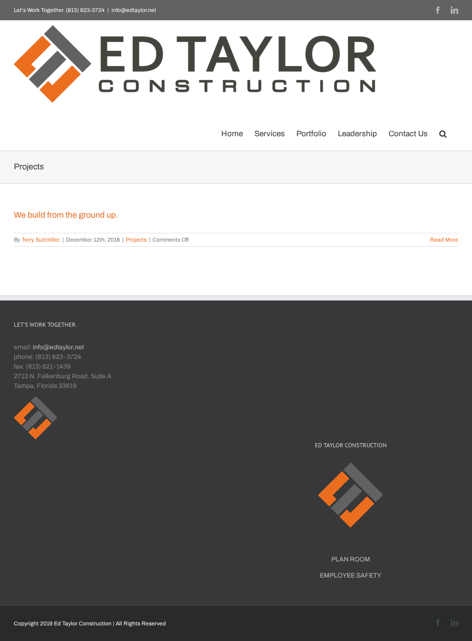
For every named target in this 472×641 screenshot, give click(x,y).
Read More (444, 240)
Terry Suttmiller (41, 240)
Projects (136, 240)
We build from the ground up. (66, 214)
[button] (443, 131)
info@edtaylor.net (134, 10)
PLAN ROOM (350, 559)
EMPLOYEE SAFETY (350, 575)
